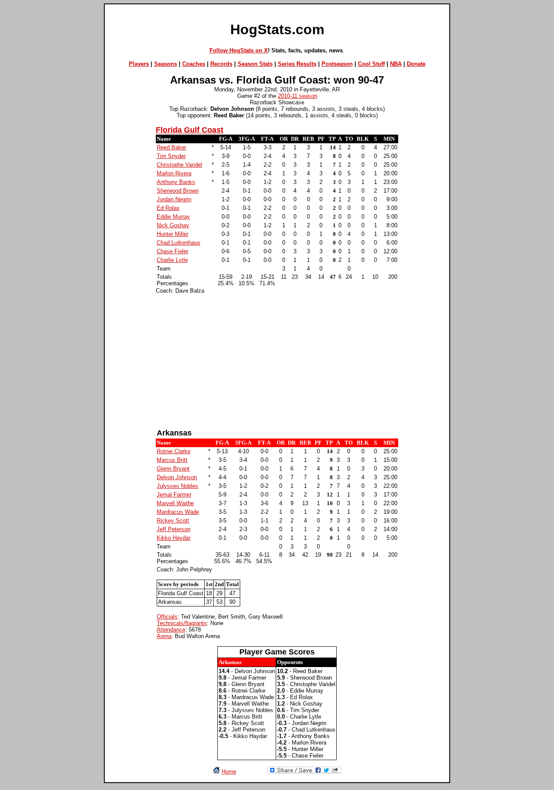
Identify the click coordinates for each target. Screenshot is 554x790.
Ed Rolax (168, 208)
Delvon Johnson (177, 477)
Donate (416, 64)
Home (229, 771)
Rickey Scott (173, 520)
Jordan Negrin (174, 199)
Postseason (337, 64)
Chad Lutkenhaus (178, 242)
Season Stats (255, 64)
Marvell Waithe (175, 503)
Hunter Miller (172, 234)
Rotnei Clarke (173, 451)
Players (139, 64)
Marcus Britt (172, 460)
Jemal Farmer (174, 494)
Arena (164, 636)
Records (221, 64)
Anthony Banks (176, 182)
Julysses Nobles (177, 486)
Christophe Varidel (179, 164)
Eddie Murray (173, 216)
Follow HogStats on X (238, 50)
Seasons (165, 64)
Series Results (297, 64)
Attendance (171, 629)
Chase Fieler (172, 251)
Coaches (193, 64)
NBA (396, 64)
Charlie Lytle (172, 260)
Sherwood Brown (178, 190)
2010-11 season (297, 96)
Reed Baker (171, 147)
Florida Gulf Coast (189, 130)
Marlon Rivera (174, 173)
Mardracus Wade (178, 512)
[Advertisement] (277, 361)
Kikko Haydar (173, 538)
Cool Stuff (371, 64)
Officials (167, 616)
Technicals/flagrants (182, 623)
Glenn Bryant (173, 468)
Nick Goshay (173, 225)
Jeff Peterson (173, 529)
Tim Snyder (171, 156)
